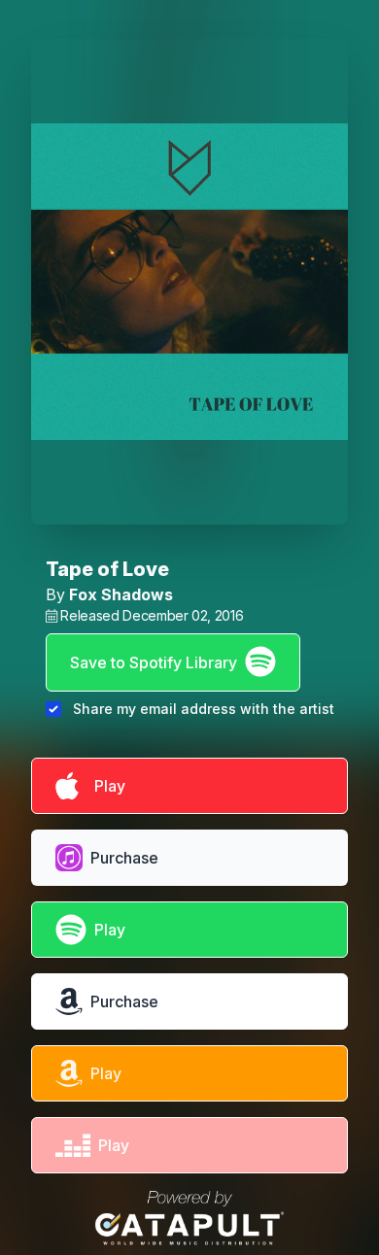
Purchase (124, 857)
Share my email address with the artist (203, 708)
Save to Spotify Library (153, 662)
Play (105, 786)
